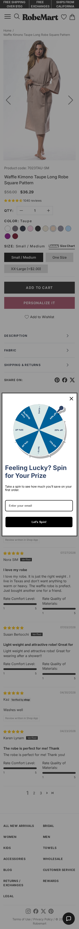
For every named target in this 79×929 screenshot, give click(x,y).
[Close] (71, 399)
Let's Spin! (39, 522)
